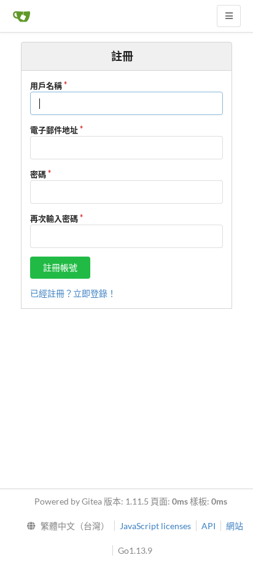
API (208, 526)
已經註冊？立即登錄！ (73, 293)
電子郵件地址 (54, 130)
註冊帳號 (60, 267)
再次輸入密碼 (54, 218)
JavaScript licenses (155, 526)
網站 (234, 526)
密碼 (38, 174)
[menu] (65, 526)
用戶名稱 (46, 85)
